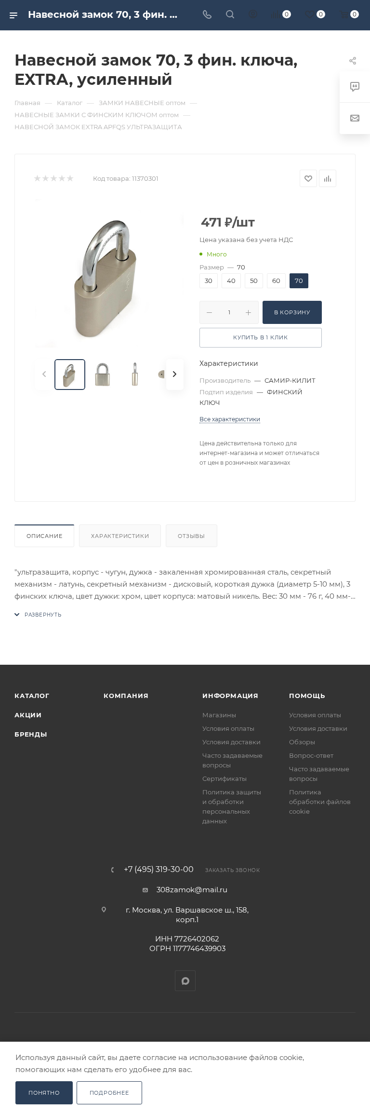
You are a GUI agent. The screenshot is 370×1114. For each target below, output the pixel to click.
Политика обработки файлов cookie (320, 801)
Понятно (44, 1092)
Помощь (307, 695)
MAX (185, 980)
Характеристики (120, 536)
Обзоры (302, 742)
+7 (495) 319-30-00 (159, 869)
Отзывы (191, 536)
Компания (126, 695)
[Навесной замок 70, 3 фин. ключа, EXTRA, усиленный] (109, 273)
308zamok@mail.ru (192, 889)
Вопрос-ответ (311, 755)
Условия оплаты (228, 728)
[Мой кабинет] (253, 15)
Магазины (219, 715)
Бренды (30, 734)
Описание (44, 536)
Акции (28, 715)
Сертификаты (224, 778)
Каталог (32, 695)
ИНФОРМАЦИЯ (230, 695)
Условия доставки (231, 742)
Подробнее (109, 1092)
